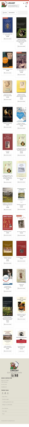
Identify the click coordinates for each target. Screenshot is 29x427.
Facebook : (3, 393)
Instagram (8, 393)
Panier (3, 413)
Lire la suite (22, 351)
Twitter (5, 393)
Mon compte (4, 411)
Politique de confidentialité (7, 404)
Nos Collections (5, 408)
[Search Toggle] (24, 3)
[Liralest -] (10, 4)
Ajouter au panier (8, 38)
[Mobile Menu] (26, 6)
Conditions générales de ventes (8, 402)
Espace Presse (4, 396)
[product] (21, 27)
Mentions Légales (5, 399)
